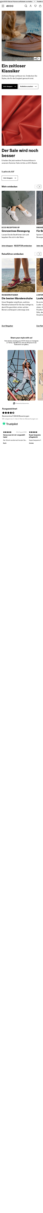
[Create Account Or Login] (30, 6)
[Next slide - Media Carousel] (39, 374)
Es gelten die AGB (8, 171)
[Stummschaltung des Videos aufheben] (35, 58)
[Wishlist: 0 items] (35, 6)
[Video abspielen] (38, 58)
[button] (21, 36)
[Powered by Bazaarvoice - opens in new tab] (21, 403)
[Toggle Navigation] (3, 6)
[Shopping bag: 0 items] (40, 6)
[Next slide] (39, 186)
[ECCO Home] (10, 6)
